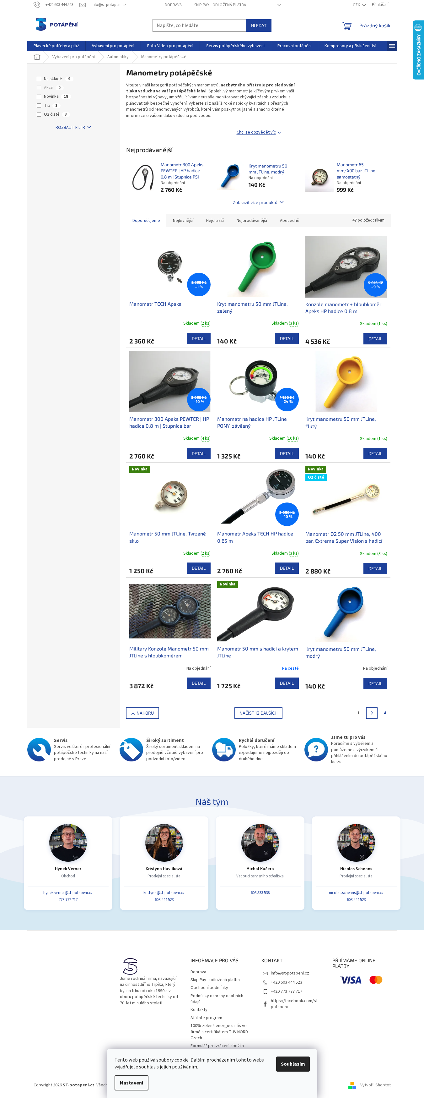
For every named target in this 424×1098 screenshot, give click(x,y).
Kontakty (199, 1010)
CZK (357, 5)
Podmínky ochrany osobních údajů (217, 999)
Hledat (258, 25)
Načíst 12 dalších (258, 713)
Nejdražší (215, 220)
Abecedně (289, 220)
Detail (199, 338)
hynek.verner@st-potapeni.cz (68, 893)
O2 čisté (55, 114)
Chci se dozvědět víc (256, 132)
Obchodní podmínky (209, 988)
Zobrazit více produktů (255, 202)
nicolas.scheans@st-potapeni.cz (356, 893)
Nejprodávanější (252, 220)
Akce (52, 88)
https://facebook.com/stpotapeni (294, 1004)
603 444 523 (164, 900)
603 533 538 (260, 893)
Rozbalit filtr (70, 127)
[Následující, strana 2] (372, 713)
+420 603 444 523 (286, 982)
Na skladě (57, 79)
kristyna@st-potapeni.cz (164, 893)
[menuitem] (56, 46)
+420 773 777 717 (286, 991)
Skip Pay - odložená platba (220, 5)
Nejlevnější (183, 220)
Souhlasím (293, 1064)
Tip (50, 105)
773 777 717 (68, 900)
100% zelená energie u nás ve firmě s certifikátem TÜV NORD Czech (219, 1032)
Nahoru (145, 713)
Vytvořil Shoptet (375, 1085)
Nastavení (131, 1082)
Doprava (173, 5)
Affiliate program (206, 1018)
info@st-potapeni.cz (290, 973)
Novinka (56, 96)
